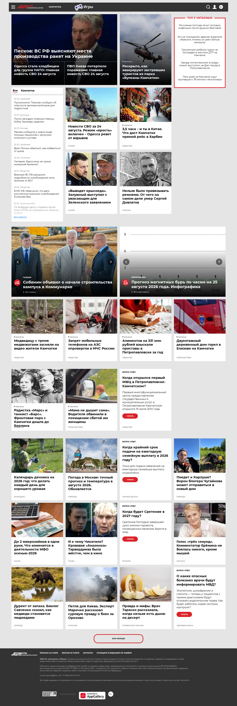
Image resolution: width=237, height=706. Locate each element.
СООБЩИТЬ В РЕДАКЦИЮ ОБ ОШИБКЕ (114, 653)
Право (71, 561)
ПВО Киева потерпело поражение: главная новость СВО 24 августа (88, 70)
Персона (126, 210)
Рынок (17, 561)
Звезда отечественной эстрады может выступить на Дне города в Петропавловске (199, 65)
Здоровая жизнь (185, 625)
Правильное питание (133, 625)
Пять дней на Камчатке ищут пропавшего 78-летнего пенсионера (200, 78)
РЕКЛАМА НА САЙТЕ (49, 653)
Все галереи (30, 292)
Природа (72, 497)
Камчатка (28, 90)
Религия (126, 561)
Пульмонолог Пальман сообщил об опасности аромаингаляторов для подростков (35, 105)
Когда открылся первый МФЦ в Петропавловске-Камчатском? (144, 382)
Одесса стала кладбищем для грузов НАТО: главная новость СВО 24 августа (36, 70)
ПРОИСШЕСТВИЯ (184, 358)
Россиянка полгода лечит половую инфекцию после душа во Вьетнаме (199, 26)
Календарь (19, 497)
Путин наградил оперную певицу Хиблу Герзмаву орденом (34, 120)
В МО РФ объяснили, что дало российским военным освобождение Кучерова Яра (36, 194)
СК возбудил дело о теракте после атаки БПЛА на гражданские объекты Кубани (36, 210)
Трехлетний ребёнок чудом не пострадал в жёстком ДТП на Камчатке (200, 52)
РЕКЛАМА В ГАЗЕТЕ (70, 653)
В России (72, 625)
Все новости (22, 220)
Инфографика (138, 277)
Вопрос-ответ (129, 372)
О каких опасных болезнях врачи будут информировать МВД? (196, 580)
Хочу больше (118, 639)
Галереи (27, 277)
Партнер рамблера (67, 694)
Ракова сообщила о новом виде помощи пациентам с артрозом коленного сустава (33, 135)
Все (15, 90)
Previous (18, 262)
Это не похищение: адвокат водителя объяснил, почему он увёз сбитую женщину (200, 40)
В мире (71, 146)
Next (111, 262)
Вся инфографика (141, 292)
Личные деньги (130, 497)
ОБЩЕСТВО (127, 146)
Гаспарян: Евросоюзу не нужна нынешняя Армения (32, 163)
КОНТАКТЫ (88, 653)
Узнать (130, 416)
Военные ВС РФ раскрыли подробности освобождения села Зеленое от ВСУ (34, 177)
